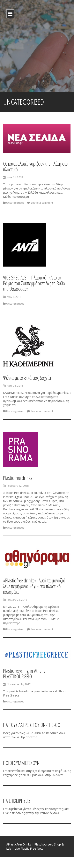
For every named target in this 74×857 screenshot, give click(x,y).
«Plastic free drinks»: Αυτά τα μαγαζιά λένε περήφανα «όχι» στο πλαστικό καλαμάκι (34, 586)
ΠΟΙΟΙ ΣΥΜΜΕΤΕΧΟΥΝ (21, 762)
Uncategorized (15, 202)
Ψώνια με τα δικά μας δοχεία (27, 377)
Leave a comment (41, 202)
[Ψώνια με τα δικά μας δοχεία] (28, 346)
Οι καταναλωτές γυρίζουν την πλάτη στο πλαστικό (35, 166)
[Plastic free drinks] (20, 450)
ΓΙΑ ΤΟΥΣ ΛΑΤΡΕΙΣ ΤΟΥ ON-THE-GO (31, 724)
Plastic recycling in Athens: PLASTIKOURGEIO (25, 673)
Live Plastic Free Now (28, 848)
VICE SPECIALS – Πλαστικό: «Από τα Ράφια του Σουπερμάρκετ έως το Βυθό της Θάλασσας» (34, 283)
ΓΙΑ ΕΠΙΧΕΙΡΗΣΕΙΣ (16, 800)
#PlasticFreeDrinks (19, 844)
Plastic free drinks (17, 477)
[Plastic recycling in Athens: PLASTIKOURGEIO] (37, 655)
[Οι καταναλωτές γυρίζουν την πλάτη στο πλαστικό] (37, 139)
